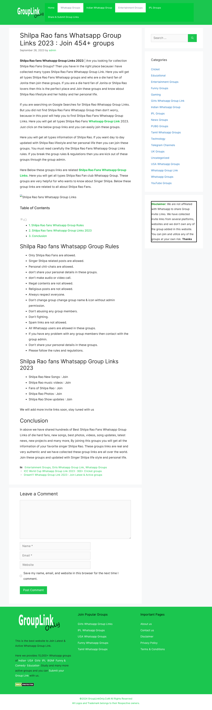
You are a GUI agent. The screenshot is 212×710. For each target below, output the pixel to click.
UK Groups (158, 151)
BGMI (50, 660)
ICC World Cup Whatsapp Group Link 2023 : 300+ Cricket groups (63, 471)
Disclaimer (146, 636)
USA (30, 660)
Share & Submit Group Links (63, 17)
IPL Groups (155, 7)
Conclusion (39, 236)
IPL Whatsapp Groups (91, 630)
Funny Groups (159, 88)
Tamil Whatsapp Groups (166, 132)
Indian (22, 660)
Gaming (156, 94)
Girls (38, 660)
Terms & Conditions (152, 649)
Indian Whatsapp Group (99, 7)
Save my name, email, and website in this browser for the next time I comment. (70, 576)
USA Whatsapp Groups (165, 164)
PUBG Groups (159, 126)
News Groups (159, 119)
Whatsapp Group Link (104, 121)
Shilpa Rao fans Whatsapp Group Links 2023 (62, 230)
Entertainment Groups (130, 7)
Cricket (155, 69)
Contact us (147, 630)
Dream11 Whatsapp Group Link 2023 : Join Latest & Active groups (63, 474)
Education (33, 665)
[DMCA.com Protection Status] (24, 685)
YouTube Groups (161, 183)
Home (51, 7)
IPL (44, 660)
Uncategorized (160, 157)
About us (146, 623)
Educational (158, 75)
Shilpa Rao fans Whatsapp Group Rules (57, 225)
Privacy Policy (149, 642)
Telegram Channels (163, 145)
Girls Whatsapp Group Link (68, 467)
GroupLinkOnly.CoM (99, 698)
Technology (158, 138)
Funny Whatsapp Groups (93, 642)
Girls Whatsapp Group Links (95, 623)
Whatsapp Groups (70, 7)
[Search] (192, 38)
